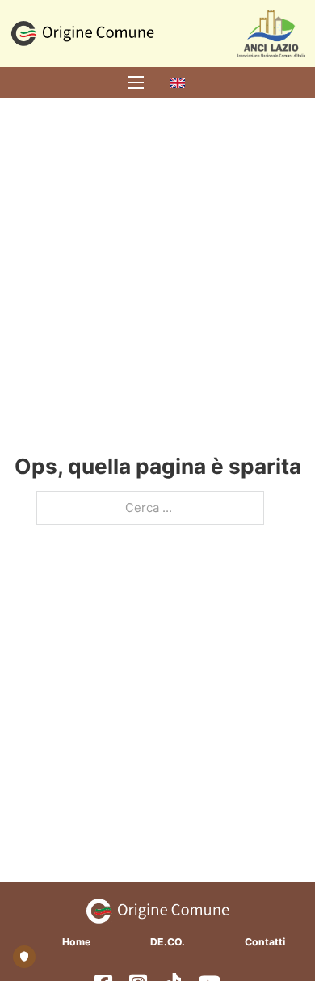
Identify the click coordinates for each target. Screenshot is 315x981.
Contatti (265, 942)
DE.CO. (167, 942)
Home (76, 942)
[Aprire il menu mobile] (136, 82)
